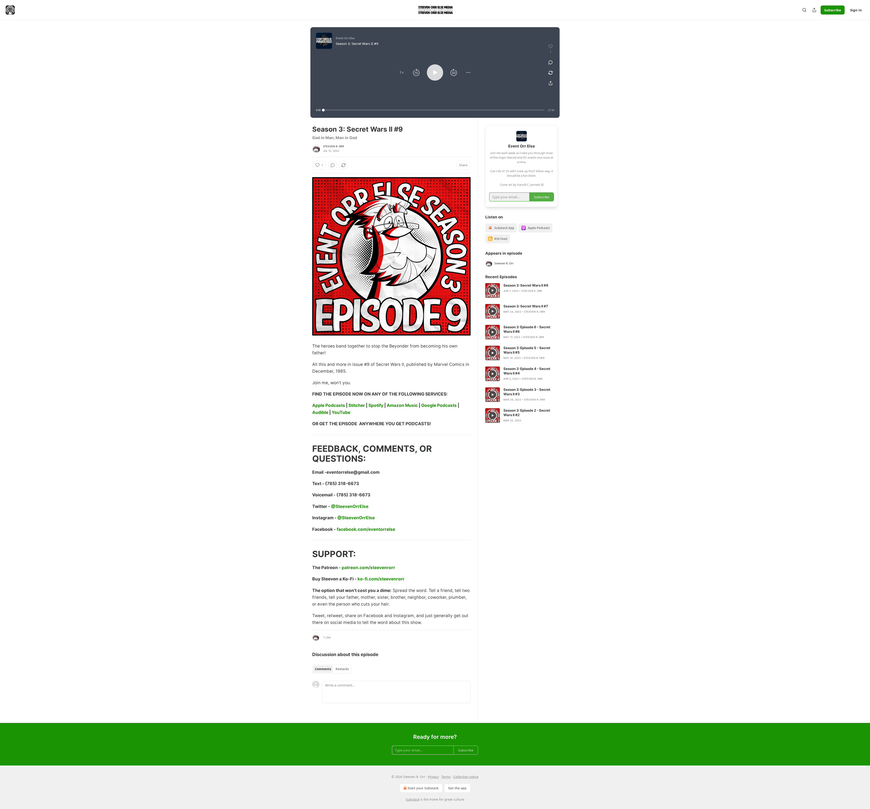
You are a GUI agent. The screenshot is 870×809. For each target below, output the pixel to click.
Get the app (457, 788)
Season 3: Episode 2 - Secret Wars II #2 (526, 412)
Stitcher (356, 405)
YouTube (341, 412)
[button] (401, 72)
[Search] (804, 9)
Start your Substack (423, 788)
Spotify (375, 405)
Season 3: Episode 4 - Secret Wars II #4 (526, 371)
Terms (446, 777)
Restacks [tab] (342, 669)
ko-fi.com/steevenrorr (381, 579)
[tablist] (331, 669)
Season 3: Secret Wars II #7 (525, 306)
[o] (492, 290)
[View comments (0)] (550, 62)
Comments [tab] (323, 669)
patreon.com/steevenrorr (368, 567)
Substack (412, 799)
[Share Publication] (814, 9)
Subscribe (832, 10)
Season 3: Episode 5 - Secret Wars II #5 (526, 350)
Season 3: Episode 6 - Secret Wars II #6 (526, 329)
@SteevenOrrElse (349, 506)
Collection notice (465, 777)
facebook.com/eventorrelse (366, 529)
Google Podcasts (439, 405)
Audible (320, 412)
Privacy (433, 777)
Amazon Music (402, 405)
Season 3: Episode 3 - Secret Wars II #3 (526, 391)
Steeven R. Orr (333, 146)
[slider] (433, 110)
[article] (521, 290)
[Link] (305, 453)
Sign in (856, 10)
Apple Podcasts (328, 405)
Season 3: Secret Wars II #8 (525, 285)
